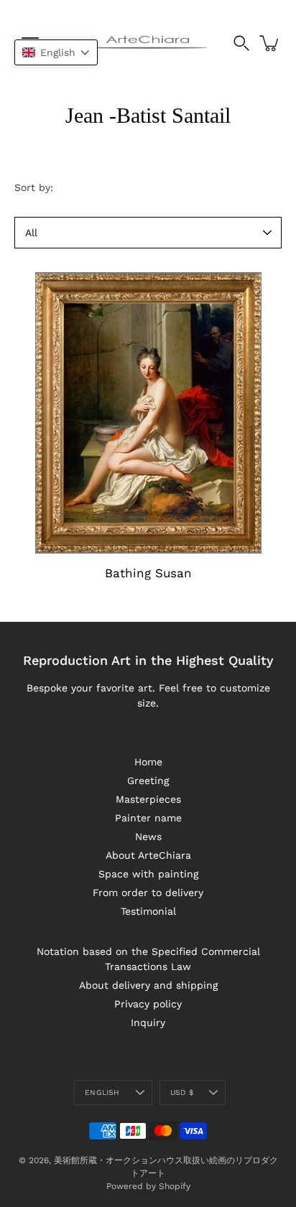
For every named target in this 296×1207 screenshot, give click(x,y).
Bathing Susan (148, 573)
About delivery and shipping (148, 985)
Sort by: (33, 187)
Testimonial (148, 911)
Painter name (148, 818)
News (148, 836)
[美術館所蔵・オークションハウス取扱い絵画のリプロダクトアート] (148, 43)
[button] (56, 52)
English (102, 1092)
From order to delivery (148, 892)
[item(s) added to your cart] (270, 43)
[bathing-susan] (148, 413)
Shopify (174, 1186)
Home (148, 762)
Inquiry (148, 1022)
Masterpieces (148, 799)
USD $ (181, 1092)
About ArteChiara (148, 855)
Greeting (148, 780)
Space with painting (148, 874)
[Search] (241, 43)
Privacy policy (148, 1004)
